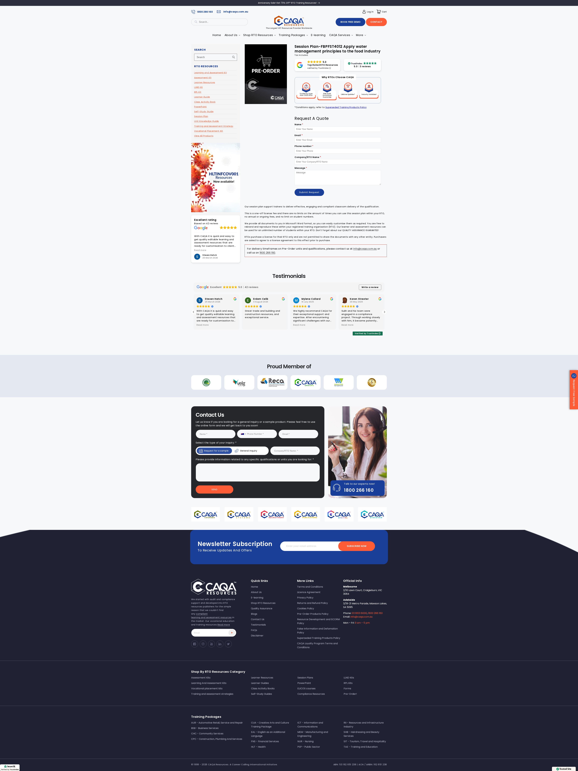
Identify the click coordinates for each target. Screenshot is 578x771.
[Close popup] (346, 354)
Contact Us (258, 413)
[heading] (258, 373)
